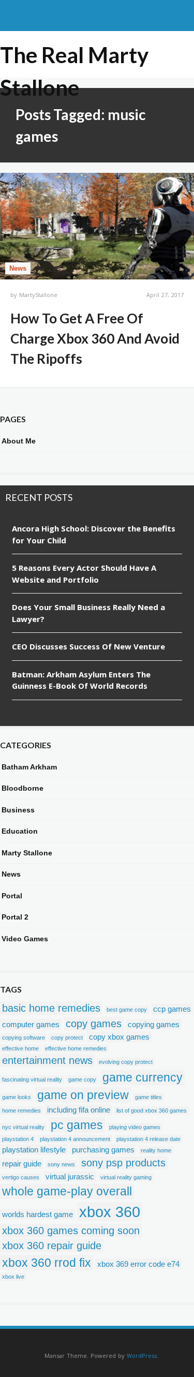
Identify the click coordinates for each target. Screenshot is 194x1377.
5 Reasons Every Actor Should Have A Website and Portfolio (84, 573)
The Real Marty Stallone (74, 56)
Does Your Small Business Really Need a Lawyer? (88, 613)
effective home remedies (76, 1048)
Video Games (25, 939)
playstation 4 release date (148, 1139)
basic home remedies (51, 1008)
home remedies (21, 1110)
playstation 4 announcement (75, 1139)
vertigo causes (20, 1177)
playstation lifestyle (34, 1149)
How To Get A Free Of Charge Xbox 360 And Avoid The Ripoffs (95, 338)
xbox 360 (109, 1211)
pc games (77, 1125)
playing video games (134, 1127)
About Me (19, 441)
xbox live (13, 1277)
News (17, 268)
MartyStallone (38, 295)
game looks (16, 1097)
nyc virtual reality (23, 1127)
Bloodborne (22, 788)
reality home (156, 1150)
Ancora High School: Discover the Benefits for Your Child (93, 534)
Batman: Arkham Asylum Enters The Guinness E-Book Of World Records (81, 680)
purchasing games (103, 1149)
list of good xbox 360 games (151, 1110)
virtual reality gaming (126, 1177)
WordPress (142, 1355)
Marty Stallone (27, 853)
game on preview (83, 1095)
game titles (148, 1097)
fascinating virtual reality (32, 1079)
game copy (82, 1079)
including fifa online (78, 1109)
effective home (20, 1048)
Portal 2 (15, 917)
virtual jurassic (70, 1176)
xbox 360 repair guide (51, 1245)
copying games (154, 1024)
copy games (94, 1023)
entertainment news (47, 1060)
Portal (12, 896)
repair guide (21, 1163)
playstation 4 (18, 1139)
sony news (61, 1164)
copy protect (67, 1037)
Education (20, 831)
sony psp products (123, 1162)
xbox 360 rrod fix (46, 1262)
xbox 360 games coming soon (71, 1230)
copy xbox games (119, 1036)
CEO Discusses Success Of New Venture (88, 646)
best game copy (127, 1009)
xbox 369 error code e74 (138, 1264)
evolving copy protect (126, 1062)
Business (18, 810)
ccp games (172, 1008)
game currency (142, 1077)
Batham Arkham (29, 767)
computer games (30, 1024)
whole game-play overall (67, 1191)
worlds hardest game (37, 1214)
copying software (23, 1037)
